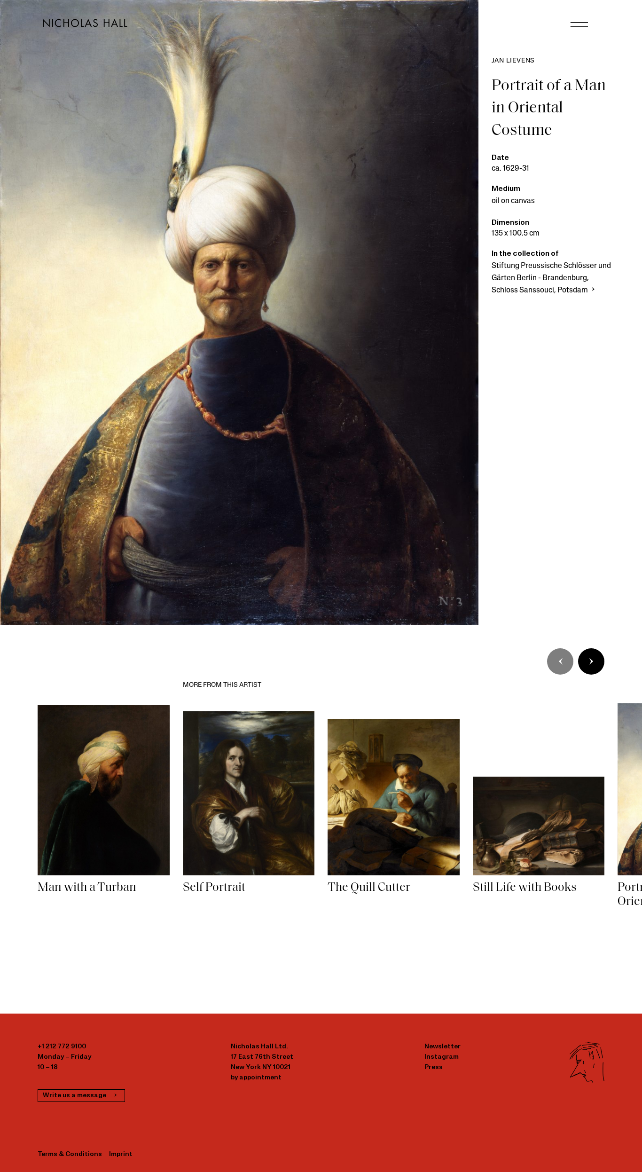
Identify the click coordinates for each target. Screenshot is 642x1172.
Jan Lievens (513, 60)
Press (433, 1067)
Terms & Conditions (70, 1154)
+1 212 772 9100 (62, 1046)
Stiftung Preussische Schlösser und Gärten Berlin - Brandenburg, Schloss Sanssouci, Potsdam (551, 278)
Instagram (441, 1057)
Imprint (121, 1154)
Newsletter (442, 1046)
